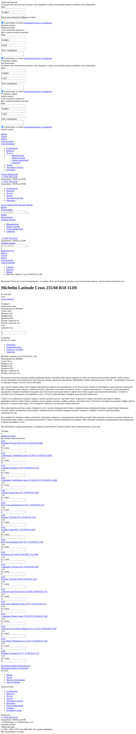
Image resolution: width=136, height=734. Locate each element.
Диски (9, 677)
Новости (10, 150)
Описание (11, 345)
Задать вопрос (7, 299)
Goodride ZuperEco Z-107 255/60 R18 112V (20, 468)
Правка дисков (18, 158)
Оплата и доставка (14, 349)
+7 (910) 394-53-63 (9, 177)
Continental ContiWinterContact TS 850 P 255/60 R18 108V (26, 455)
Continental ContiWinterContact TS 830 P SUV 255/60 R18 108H (29, 480)
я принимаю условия (28, 23)
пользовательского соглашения (38, 23)
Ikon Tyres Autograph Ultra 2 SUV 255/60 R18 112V (23, 604)
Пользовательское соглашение (14, 668)
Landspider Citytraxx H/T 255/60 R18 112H (20, 567)
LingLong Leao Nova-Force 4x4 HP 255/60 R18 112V (24, 591)
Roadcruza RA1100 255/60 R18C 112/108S (19, 554)
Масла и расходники (15, 680)
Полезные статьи (14, 710)
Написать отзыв (8, 436)
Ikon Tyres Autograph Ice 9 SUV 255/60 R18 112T (22, 505)
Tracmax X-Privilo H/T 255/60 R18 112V (18, 517)
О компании (12, 148)
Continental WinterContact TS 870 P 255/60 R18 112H (24, 616)
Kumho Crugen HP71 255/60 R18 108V (18, 530)
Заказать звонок (25, 205)
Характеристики (13, 347)
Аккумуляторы (13, 682)
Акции (9, 165)
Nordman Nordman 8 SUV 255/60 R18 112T (20, 653)
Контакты (10, 170)
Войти (4, 207)
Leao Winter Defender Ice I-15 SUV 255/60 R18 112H (24, 641)
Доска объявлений (20, 160)
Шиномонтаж (18, 155)
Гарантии (16, 162)
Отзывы (10, 708)
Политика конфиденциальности (15, 666)
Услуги (9, 153)
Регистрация (6, 210)
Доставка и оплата (14, 167)
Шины (9, 272)
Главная (10, 267)
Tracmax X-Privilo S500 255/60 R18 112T (19, 579)
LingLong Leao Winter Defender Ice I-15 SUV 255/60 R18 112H (28, 628)
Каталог (10, 269)
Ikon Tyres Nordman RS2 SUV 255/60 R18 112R (22, 542)
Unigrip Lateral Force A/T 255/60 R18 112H (20, 492)
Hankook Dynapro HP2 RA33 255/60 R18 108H (22, 443)
